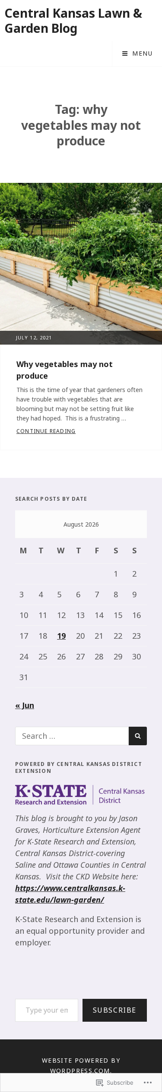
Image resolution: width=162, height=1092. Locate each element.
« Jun (24, 705)
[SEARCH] (138, 736)
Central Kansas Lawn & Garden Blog (73, 20)
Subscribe (115, 1010)
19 (61, 636)
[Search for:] (72, 736)
